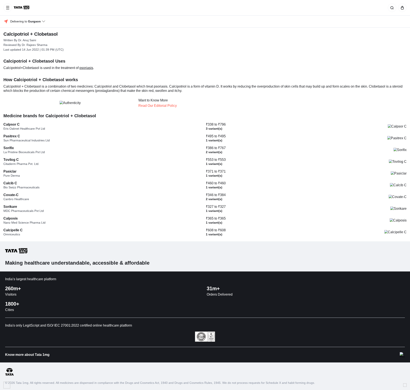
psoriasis (86, 68)
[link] (22, 7)
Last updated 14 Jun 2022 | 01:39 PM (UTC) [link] (33, 49)
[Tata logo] (9, 375)
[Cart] (401, 7)
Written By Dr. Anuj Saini (19, 40)
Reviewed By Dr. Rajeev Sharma (25, 45)
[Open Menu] (7, 7)
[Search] (391, 7)
